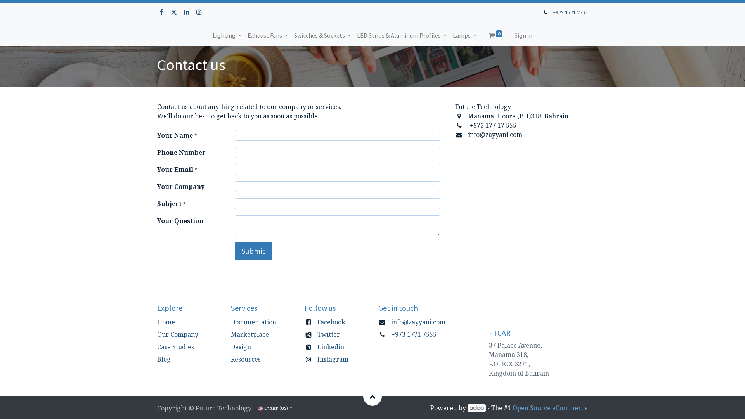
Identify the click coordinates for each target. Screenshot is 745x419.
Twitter (328, 334)
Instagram (332, 359)
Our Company (177, 334)
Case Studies (175, 347)
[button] (372, 396)
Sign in (523, 35)
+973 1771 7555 (570, 12)
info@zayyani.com (418, 322)
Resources (246, 359)
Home (166, 322)
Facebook (331, 322)
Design (241, 347)
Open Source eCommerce (550, 407)
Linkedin (330, 347)
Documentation (253, 322)
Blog (164, 359)
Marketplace (250, 334)
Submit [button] (253, 251)
